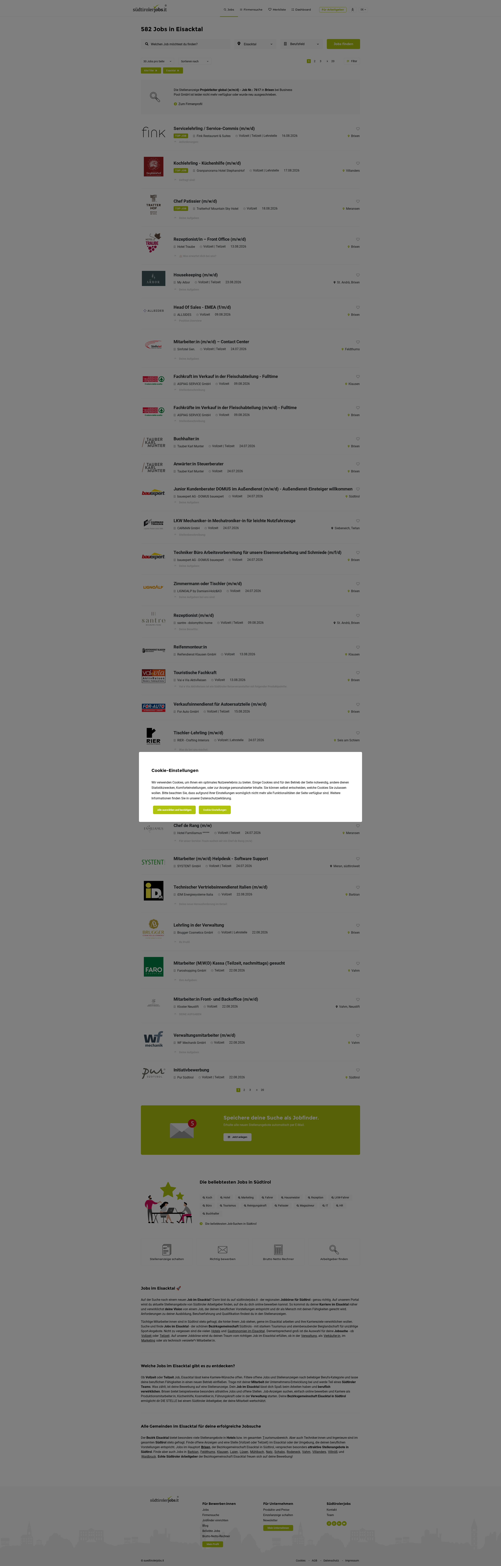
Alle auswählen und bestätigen (174, 809)
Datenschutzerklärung (216, 798)
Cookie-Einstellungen (214, 809)
